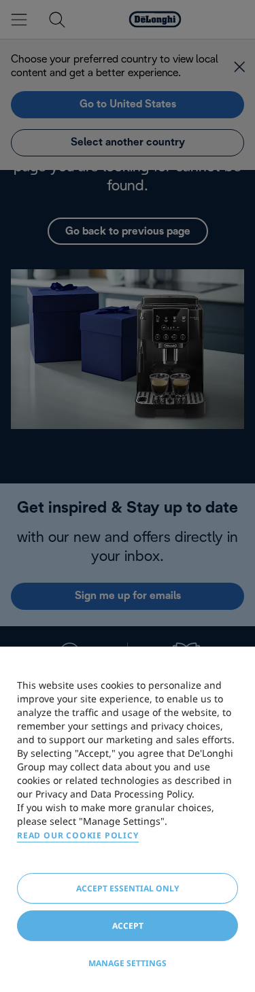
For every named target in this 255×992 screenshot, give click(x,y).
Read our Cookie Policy (78, 835)
